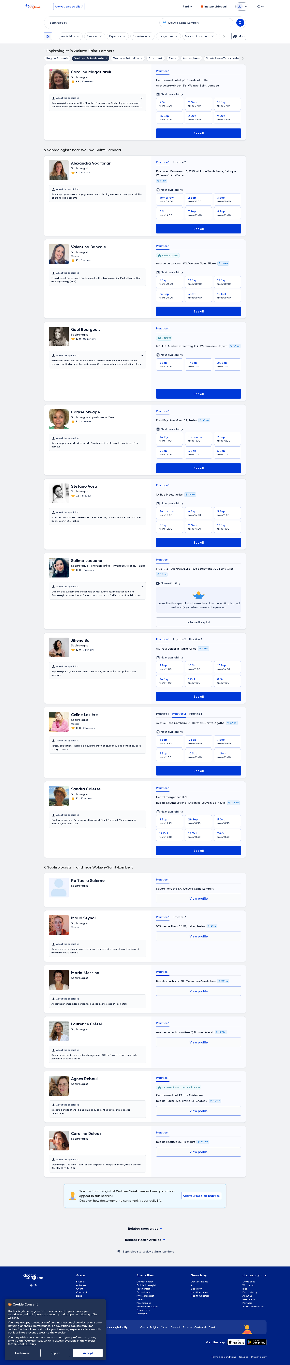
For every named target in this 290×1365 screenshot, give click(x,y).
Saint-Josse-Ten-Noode (222, 58)
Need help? (248, 1299)
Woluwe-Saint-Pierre (127, 58)
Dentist (141, 1299)
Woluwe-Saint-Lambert (90, 58)
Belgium (154, 1327)
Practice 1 (162, 71)
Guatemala (200, 1327)
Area (193, 1285)
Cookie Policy (27, 1344)
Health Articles (199, 1292)
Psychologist (144, 1302)
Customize (22, 1353)
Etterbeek (156, 58)
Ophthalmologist (146, 1285)
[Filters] (48, 36)
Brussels (81, 1281)
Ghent (79, 1288)
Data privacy (249, 1292)
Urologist (142, 1313)
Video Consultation (253, 1306)
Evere (173, 58)
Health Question (200, 1295)
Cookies (243, 1356)
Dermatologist (145, 1281)
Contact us (248, 1281)
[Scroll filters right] (221, 36)
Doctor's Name (199, 1281)
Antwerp (81, 1285)
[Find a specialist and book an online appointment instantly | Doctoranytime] (118, 1251)
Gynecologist (144, 1309)
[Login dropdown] (241, 6)
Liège (79, 1295)
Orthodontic (144, 1292)
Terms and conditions (223, 1356)
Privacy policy (259, 1356)
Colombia (176, 1327)
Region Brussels (57, 58)
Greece (144, 1327)
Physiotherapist (145, 1295)
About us (247, 1295)
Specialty (196, 1288)
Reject (55, 1353)
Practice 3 (195, 639)
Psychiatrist (143, 1288)
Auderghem (191, 58)
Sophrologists (132, 1251)
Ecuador (188, 1327)
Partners (247, 1302)
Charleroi (81, 1292)
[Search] (240, 23)
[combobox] (101, 22)
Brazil (212, 1327)
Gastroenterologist (147, 1306)
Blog (245, 1288)
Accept (88, 1353)
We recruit (248, 1285)
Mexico (165, 1327)
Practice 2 (179, 162)
